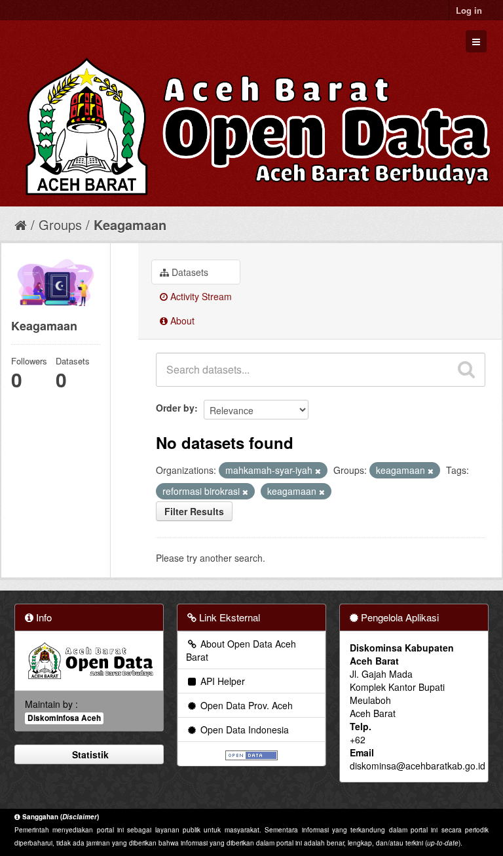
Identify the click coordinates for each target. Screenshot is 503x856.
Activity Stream (200, 296)
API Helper (221, 681)
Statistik (89, 754)
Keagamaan (130, 224)
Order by (175, 407)
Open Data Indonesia (243, 729)
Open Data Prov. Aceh (245, 705)
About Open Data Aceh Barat (241, 650)
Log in (469, 10)
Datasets (188, 272)
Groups (60, 224)
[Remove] (318, 470)
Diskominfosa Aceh (64, 718)
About (181, 320)
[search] (466, 369)
